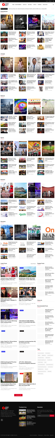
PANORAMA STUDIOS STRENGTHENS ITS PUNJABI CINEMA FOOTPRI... (49, 40)
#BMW (39, 355)
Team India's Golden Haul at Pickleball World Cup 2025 (31, 171)
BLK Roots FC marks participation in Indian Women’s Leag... (12, 159)
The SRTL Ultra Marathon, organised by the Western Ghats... (12, 171)
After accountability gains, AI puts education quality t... (49, 249)
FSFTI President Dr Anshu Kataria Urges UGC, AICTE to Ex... (13, 249)
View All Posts (33, 263)
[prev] (52, 9)
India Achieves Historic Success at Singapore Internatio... (34, 152)
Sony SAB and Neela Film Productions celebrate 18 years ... (47, 26)
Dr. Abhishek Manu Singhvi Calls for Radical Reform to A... (49, 129)
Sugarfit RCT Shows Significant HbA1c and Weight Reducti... (49, 207)
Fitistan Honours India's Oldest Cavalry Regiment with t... (34, 110)
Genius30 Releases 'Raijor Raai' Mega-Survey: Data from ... (49, 123)
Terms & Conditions (33, 435)
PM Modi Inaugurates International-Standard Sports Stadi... (48, 152)
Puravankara (47, 353)
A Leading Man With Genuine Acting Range (20, 26)
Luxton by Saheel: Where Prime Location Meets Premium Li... (31, 201)
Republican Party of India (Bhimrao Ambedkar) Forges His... (31, 123)
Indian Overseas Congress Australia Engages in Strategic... (12, 129)
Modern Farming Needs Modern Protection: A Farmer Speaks (48, 110)
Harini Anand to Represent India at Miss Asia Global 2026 (20, 68)
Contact (2, 1)
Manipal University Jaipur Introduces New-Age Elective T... (12, 243)
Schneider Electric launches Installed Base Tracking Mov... (31, 213)
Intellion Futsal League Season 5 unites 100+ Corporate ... (12, 165)
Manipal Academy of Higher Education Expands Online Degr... (48, 236)
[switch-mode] (53, 1)
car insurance (50, 366)
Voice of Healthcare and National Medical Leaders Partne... (13, 81)
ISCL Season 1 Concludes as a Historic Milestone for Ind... (49, 165)
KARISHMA (49, 371)
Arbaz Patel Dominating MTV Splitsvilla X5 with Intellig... (49, 335)
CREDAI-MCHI (48, 357)
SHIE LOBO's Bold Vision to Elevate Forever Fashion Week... (49, 310)
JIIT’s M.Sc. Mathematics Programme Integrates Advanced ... (20, 235)
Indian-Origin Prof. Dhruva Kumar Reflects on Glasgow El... (6, 110)
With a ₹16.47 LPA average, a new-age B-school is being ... (31, 249)
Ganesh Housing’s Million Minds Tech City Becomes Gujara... (49, 274)
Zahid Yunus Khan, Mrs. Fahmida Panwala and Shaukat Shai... (49, 341)
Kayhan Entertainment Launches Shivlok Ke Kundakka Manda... (12, 33)
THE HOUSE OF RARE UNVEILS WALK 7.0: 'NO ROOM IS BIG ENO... (48, 194)
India (45, 362)
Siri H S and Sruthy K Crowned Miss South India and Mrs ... (12, 75)
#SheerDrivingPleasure (42, 359)
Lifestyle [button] (24, 4)
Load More (18, 395)
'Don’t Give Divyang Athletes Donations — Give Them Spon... (49, 81)
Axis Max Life (50, 359)
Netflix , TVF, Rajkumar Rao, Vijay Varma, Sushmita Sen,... (49, 329)
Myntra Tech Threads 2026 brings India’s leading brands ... (33, 194)
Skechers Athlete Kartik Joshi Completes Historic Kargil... (49, 293)
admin (2, 28)
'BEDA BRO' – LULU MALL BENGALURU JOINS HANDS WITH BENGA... (12, 117)
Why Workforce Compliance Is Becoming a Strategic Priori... (12, 213)
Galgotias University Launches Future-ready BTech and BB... (49, 255)
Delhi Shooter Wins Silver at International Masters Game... (49, 159)
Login (47, 1)
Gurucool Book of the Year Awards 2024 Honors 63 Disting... (49, 323)
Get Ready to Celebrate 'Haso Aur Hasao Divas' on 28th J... (31, 33)
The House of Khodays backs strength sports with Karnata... (31, 159)
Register (50, 1)
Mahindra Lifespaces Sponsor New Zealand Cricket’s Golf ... (31, 165)
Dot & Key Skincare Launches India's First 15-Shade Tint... (49, 213)
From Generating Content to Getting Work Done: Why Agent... (31, 207)
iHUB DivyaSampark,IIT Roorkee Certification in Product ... (12, 201)
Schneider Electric (41, 357)
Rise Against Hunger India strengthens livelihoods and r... (49, 117)
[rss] (2, 420)
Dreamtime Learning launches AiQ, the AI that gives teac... (6, 236)
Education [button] (45, 4)
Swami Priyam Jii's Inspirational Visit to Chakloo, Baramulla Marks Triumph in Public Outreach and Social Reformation (30, 8)
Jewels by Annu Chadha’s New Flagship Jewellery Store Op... (6, 194)
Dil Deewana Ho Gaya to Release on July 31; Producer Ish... (31, 39)
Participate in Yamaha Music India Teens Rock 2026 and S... (31, 46)
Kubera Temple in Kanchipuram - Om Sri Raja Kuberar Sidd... (31, 117)
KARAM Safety (40, 362)
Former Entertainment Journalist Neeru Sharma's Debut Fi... (49, 46)
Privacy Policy (46, 435)
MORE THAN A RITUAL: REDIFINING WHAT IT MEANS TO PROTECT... (6, 68)
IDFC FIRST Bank (50, 355)
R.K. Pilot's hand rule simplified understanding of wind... (20, 110)
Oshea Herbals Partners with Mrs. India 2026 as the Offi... (49, 88)
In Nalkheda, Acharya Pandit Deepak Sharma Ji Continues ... (31, 88)
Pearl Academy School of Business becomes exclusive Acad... (31, 243)
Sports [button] (34, 4)
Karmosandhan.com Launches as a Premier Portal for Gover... (49, 243)
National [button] (30, 4)
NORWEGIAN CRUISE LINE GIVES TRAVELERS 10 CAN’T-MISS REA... (20, 194)
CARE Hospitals (40, 373)
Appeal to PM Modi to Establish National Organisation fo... (12, 123)
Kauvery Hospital (41, 353)
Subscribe (52, 415)
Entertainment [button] (18, 4)
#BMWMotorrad (40, 369)
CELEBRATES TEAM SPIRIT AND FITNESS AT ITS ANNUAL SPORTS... (49, 171)
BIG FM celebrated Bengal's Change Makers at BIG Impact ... (12, 88)
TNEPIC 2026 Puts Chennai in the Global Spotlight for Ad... (49, 201)
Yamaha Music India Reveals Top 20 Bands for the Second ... (34, 26)
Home (13, 4)
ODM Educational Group (42, 371)
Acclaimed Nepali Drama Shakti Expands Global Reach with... (12, 46)
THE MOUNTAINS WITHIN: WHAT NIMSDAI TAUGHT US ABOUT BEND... (31, 81)
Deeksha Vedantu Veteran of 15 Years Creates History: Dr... (49, 75)
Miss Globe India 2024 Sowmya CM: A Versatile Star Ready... (49, 316)
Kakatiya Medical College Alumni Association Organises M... (34, 235)
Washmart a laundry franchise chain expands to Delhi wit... (49, 268)
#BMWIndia (44, 355)
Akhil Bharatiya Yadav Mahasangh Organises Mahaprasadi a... (48, 68)
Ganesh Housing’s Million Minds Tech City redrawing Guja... (49, 280)
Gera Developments (41, 364)
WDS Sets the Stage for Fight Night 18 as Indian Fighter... (6, 152)
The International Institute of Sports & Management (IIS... (19, 152)
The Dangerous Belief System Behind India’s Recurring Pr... (49, 286)
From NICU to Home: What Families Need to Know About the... (34, 68)
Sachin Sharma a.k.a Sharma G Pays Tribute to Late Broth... (13, 39)
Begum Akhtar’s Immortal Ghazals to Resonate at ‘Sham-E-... (49, 33)
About (5, 1)
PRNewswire (40, 435)
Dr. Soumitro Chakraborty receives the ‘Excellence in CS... (13, 207)
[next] (53, 9)
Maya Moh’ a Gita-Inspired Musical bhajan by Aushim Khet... (6, 26)
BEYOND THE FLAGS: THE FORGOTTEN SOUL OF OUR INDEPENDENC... (31, 75)
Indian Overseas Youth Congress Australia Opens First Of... (31, 129)
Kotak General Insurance (42, 366)
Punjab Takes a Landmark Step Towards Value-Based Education (31, 255)
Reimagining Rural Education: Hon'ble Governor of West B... (12, 255)
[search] (53, 5)
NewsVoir (52, 435)
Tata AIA (46, 369)
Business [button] (39, 4)
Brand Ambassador (50, 364)
